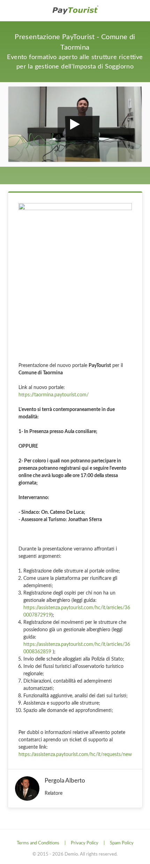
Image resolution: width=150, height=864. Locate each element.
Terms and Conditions (38, 843)
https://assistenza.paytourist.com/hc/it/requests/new (75, 754)
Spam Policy (122, 843)
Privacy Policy (84, 843)
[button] (75, 124)
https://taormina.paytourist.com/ (53, 395)
